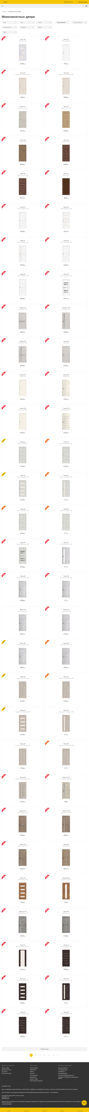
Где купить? (5, 1071)
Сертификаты (61, 1071)
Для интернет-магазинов (36, 1080)
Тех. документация (62, 1069)
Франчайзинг (33, 1077)
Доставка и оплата (6, 1069)
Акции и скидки (5, 1068)
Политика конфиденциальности (66, 1075)
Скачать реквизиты (63, 1068)
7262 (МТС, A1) (68, 2)
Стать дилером (34, 1075)
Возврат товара (34, 1079)
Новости (32, 1071)
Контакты (32, 1073)
